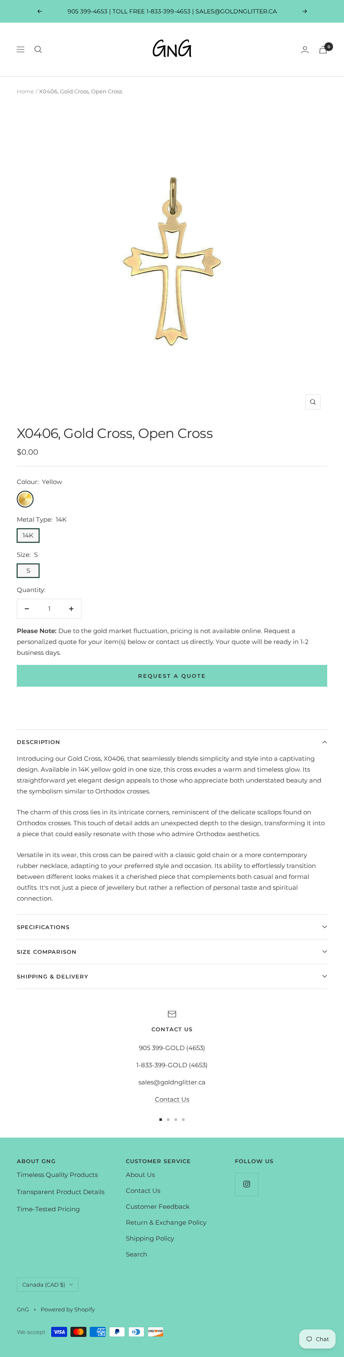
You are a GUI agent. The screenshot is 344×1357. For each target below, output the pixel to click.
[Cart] (323, 50)
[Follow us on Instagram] (246, 1184)
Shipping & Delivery (53, 976)
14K (28, 535)
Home (25, 91)
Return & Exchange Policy (166, 1222)
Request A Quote (172, 675)
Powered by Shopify (68, 1309)
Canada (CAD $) (43, 1284)
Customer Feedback (158, 1206)
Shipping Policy (150, 1238)
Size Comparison (47, 951)
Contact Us (172, 1099)
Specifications (43, 927)
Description (38, 742)
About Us (140, 1175)
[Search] (38, 49)
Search (136, 1254)
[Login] (305, 49)
